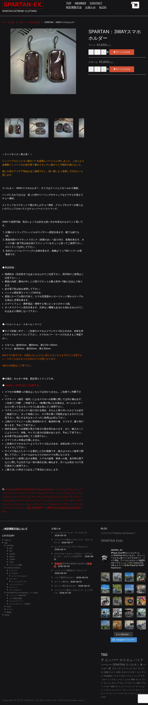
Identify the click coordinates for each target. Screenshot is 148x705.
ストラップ (74, 492)
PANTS (11, 557)
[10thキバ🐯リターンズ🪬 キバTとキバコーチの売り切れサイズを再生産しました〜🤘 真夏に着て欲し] (105, 612)
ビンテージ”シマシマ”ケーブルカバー (71, 546)
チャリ (112, 672)
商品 (6, 543)
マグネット (67, 504)
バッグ (16, 504)
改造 (59, 507)
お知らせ (90, 7)
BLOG (102, 7)
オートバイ (58, 489)
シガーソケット (50, 492)
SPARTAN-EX (22, 4)
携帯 (34, 507)
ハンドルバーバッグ (40, 504)
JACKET (12, 554)
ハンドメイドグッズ (16, 584)
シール (119, 679)
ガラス (121, 693)
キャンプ (9, 492)
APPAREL (10, 546)
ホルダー (56, 504)
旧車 (138, 683)
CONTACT (96, 3)
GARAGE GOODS (13, 568)
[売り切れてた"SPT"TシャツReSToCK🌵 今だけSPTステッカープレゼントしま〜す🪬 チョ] (117, 612)
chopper (9, 489)
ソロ (63, 496)
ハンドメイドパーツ (16, 601)
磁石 (69, 507)
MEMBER (80, 3)
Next (88, 73)
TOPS (11, 562)
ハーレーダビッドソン (123, 676)
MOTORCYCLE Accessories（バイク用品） (23, 593)
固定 (29, 507)
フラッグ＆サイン (15, 590)
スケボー (106, 686)
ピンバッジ (13, 587)
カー (135, 668)
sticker (103, 697)
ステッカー (13, 579)
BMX (133, 679)
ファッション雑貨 (15, 565)
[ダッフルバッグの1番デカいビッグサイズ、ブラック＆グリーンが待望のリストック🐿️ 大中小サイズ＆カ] (117, 600)
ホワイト (139, 690)
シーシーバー (130, 686)
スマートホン (36, 496)
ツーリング (45, 500)
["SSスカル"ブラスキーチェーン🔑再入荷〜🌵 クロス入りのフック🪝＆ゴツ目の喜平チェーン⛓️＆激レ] (117, 624)
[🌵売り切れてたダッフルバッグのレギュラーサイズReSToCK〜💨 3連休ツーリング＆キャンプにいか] (141, 612)
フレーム (107, 683)
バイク (8, 504)
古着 (106, 672)
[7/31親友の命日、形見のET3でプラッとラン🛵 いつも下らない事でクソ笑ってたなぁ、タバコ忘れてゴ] (117, 589)
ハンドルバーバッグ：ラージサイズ (70, 532)
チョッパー (33, 500)
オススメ (10, 609)
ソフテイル (107, 690)
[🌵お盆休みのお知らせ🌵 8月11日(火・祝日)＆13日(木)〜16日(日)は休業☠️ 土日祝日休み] (129, 589)
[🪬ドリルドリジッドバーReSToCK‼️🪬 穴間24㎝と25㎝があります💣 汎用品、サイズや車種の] (141, 624)
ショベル (126, 679)
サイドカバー (117, 690)
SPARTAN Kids (112, 541)
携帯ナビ (42, 507)
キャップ (123, 683)
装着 (75, 507)
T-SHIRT (12, 559)
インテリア (13, 571)
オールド (109, 693)
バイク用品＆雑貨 (15, 598)
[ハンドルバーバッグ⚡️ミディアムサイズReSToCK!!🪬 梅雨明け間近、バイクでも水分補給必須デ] (129, 612)
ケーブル (36, 492)
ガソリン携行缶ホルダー (65, 586)
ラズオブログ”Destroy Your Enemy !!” (118, 533)
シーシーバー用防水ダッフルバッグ (70, 570)
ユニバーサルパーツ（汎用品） (20, 604)
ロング (13, 507)
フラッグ (116, 668)
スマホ (46, 496)
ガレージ (132, 683)
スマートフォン (20, 496)
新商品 (9, 612)
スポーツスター (128, 672)
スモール (55, 496)
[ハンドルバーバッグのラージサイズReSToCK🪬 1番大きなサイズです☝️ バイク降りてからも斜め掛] (105, 577)
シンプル (63, 492)
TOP (68, 3)
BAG (10, 548)
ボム (126, 693)
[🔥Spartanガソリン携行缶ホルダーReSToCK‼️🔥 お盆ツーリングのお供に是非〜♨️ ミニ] (105, 600)
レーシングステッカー (19, 582)
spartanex (46, 489)
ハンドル (24, 504)
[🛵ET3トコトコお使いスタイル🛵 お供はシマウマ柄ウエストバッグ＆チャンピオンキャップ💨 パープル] (105, 624)
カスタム (69, 489)
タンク (8, 500)
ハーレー (56, 500)
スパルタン (132, 664)
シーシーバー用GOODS (17, 595)
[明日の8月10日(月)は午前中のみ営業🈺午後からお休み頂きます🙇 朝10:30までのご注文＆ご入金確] (105, 589)
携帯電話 (52, 507)
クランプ (27, 492)
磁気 (64, 507)
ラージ (76, 504)
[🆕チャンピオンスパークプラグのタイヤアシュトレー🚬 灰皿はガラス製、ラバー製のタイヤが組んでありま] (129, 600)
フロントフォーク (128, 690)
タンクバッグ (19, 500)
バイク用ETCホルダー (64, 577)
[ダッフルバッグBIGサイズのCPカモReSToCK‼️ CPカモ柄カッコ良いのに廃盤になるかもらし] (129, 624)
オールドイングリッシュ (137, 693)
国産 (112, 686)
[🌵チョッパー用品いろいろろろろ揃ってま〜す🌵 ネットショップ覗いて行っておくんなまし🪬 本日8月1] (129, 577)
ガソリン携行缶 (61, 581)
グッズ (18, 492)
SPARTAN (20, 489)
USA (118, 672)
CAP (10, 551)
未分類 (6, 615)
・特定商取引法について (15, 528)
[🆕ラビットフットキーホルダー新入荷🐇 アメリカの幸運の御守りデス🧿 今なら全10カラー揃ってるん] (141, 600)
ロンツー (21, 507)
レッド (115, 693)
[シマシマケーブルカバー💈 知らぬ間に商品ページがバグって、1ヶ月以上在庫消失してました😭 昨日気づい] (141, 577)
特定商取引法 (74, 7)
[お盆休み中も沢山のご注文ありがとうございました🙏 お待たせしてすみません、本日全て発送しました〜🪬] (117, 577)
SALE (9, 607)
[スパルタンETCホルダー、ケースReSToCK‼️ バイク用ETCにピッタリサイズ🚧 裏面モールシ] (141, 589)
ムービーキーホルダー (19, 576)
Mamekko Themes (77, 700)
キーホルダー (14, 573)
